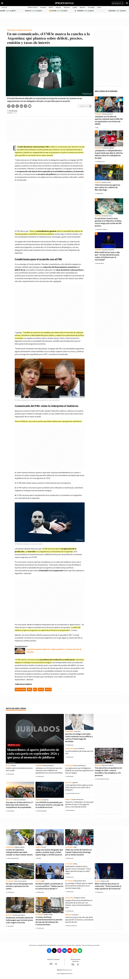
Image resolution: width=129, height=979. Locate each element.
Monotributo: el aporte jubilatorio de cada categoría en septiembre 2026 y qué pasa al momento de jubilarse (33, 753)
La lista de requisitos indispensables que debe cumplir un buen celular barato (19, 852)
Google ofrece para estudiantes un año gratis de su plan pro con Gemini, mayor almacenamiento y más (78, 904)
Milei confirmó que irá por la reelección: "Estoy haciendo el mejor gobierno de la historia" (108, 886)
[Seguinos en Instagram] (59, 950)
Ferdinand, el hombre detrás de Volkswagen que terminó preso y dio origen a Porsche (19, 920)
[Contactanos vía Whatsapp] (56, 964)
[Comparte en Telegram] (25, 106)
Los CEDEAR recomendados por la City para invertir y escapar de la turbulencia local (49, 805)
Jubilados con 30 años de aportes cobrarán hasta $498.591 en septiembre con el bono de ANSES (109, 120)
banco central (20, 689)
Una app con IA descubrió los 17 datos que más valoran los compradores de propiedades (19, 805)
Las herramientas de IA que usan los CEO (79, 752)
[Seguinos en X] (54, 950)
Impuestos (67, 7)
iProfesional (11, 30)
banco (41, 689)
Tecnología (91, 7)
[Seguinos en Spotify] (79, 950)
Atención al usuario (53, 960)
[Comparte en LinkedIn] (21, 106)
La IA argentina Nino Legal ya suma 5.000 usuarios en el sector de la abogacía (79, 787)
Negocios (82, 7)
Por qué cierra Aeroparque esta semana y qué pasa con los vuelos (19, 886)
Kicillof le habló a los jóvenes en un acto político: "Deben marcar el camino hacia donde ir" (49, 886)
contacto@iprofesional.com (64, 973)
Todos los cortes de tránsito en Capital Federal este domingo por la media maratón (78, 852)
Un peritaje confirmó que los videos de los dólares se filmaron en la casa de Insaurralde (79, 885)
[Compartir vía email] (29, 106)
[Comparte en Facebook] (9, 106)
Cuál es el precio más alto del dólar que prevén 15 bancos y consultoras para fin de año (79, 919)
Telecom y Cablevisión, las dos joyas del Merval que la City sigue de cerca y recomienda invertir (79, 804)
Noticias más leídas (16, 708)
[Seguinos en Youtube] (69, 950)
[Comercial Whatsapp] (78, 964)
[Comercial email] (73, 964)
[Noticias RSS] (74, 950)
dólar (29, 689)
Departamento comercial (75, 961)
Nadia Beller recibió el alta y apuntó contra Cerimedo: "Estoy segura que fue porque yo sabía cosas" (78, 870)
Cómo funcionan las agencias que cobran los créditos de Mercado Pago (107, 187)
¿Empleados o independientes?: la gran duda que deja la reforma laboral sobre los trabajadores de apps (109, 154)
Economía (43, 7)
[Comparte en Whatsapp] (17, 106)
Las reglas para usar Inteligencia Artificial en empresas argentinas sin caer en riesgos (79, 770)
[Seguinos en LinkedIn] (64, 950)
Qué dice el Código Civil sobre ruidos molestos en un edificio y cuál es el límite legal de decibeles (79, 738)
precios (48, 689)
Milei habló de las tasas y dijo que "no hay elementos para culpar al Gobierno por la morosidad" (107, 256)
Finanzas (58, 7)
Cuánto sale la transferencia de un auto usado (19, 769)
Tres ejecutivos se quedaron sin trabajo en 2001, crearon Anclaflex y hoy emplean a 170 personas (108, 772)
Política (51, 7)
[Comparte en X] (13, 106)
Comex (99, 7)
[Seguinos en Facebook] (49, 950)
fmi (35, 689)
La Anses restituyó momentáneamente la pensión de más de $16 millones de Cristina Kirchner (49, 921)
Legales (75, 7)
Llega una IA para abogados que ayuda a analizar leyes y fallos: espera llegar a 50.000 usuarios (49, 852)
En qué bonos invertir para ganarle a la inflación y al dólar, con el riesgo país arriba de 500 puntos (108, 222)
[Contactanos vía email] (51, 964)
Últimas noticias (33, 7)
